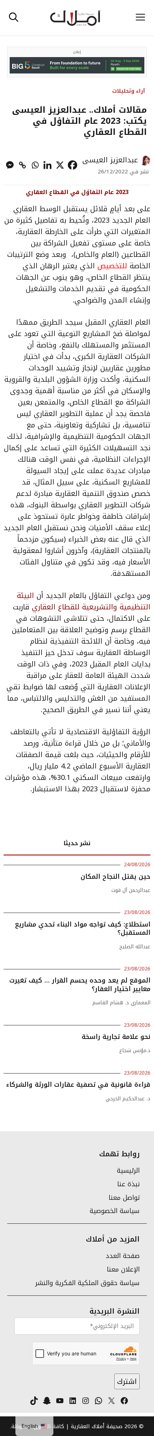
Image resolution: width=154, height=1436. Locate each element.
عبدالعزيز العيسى (110, 160)
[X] (60, 165)
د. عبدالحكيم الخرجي (128, 1098)
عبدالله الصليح (134, 947)
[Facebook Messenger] (10, 165)
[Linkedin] (47, 165)
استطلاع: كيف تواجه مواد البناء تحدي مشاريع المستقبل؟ (82, 928)
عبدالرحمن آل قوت (130, 890)
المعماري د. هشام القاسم (121, 1003)
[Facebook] (72, 165)
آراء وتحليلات (128, 90)
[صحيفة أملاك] (75, 18)
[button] (13, 18)
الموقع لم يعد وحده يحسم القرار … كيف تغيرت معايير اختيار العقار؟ (79, 984)
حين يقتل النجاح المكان (115, 877)
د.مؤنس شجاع (134, 1050)
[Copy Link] (22, 165)
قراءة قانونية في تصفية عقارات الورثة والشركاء (78, 1085)
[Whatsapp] (35, 165)
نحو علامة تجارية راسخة (115, 1037)
